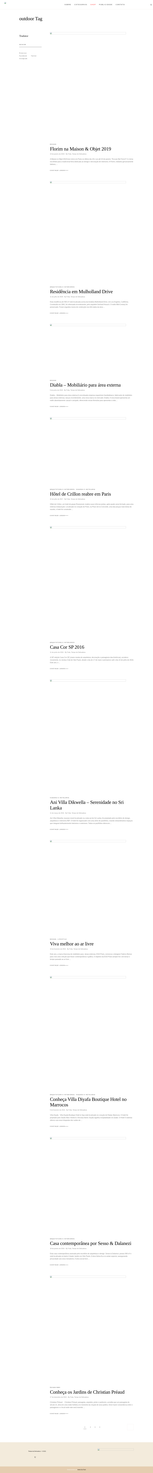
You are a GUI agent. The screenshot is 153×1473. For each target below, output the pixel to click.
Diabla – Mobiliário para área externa (85, 385)
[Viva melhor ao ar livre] (88, 887)
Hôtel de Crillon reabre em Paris (80, 494)
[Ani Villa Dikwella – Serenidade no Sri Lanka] (88, 736)
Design (53, 144)
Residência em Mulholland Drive (81, 291)
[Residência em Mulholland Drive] (88, 231)
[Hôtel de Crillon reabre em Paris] (88, 451)
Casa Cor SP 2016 (67, 647)
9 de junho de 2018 (56, 390)
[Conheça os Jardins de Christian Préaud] (88, 1329)
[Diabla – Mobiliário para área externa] (88, 350)
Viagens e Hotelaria (85, 489)
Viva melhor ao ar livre (72, 943)
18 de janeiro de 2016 (57, 1248)
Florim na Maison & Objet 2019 (80, 149)
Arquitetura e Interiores (62, 287)
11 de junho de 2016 (57, 652)
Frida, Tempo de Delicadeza (77, 154)
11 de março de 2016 (57, 813)
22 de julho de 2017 (56, 499)
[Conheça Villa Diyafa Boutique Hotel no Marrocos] (88, 1033)
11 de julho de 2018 (56, 297)
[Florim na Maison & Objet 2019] (88, 86)
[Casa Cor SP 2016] (88, 582)
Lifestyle (62, 939)
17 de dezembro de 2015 (58, 1397)
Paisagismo (55, 1387)
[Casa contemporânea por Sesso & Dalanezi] (88, 1185)
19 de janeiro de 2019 (57, 154)
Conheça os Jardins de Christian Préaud (87, 1392)
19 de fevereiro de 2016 (58, 949)
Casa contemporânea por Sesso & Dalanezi (90, 1243)
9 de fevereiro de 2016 (57, 1110)
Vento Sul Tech (81, 1469)
